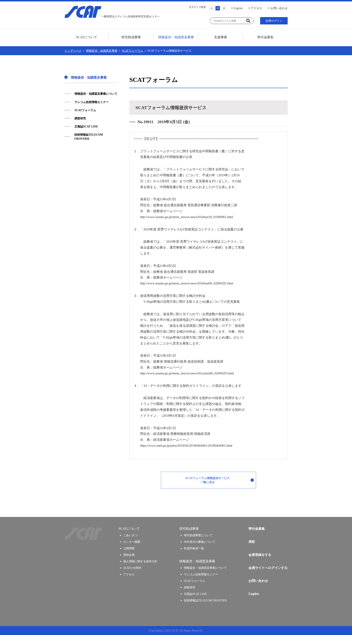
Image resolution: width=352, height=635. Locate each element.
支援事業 (220, 37)
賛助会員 (129, 554)
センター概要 (131, 541)
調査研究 (80, 118)
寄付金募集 (265, 37)
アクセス (256, 8)
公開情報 (129, 548)
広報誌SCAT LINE (86, 126)
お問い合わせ (279, 8)
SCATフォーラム (132, 50)
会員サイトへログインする (268, 567)
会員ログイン (274, 20)
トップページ (72, 50)
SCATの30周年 (132, 567)
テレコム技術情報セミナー (92, 102)
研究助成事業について (198, 535)
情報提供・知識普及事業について (96, 93)
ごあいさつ (130, 535)
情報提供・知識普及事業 (101, 50)
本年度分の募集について (199, 541)
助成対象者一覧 (194, 548)
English (238, 8)
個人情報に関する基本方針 (140, 561)
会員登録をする (260, 554)
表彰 (252, 541)
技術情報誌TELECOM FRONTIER (88, 136)
